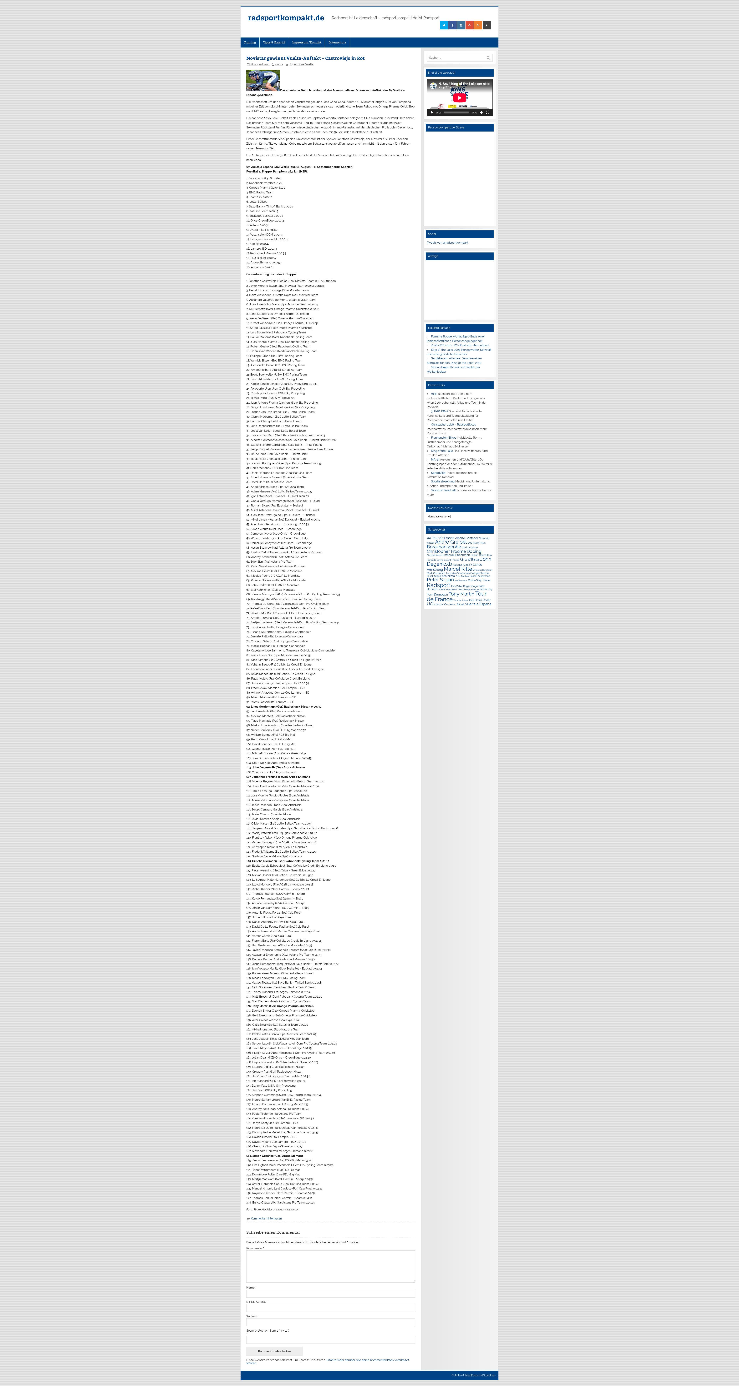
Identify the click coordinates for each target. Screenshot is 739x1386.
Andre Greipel (451, 542)
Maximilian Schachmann (458, 573)
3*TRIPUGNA (439, 411)
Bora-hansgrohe (444, 547)
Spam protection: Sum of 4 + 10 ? (267, 1330)
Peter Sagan (440, 579)
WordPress (471, 1375)
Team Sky (486, 589)
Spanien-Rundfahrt (447, 589)
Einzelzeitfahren (434, 555)
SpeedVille (438, 473)
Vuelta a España (478, 604)
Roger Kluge (470, 586)
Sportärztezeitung (443, 481)
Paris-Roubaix (462, 576)
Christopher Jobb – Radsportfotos (453, 424)
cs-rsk (279, 64)
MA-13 (435, 459)
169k (434, 394)
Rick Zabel (456, 586)
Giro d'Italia (469, 559)
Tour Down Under (480, 600)
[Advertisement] (459, 290)
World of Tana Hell (443, 490)
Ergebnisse (297, 64)
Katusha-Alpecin (462, 564)
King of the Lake (442, 451)
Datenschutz (337, 42)
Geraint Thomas (451, 560)
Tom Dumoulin (437, 594)
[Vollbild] (488, 112)
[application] (459, 97)
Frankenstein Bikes (443, 437)
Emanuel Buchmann (456, 555)
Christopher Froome (446, 551)
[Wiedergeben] (432, 112)
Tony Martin (461, 594)
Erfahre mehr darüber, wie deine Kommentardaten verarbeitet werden (327, 1361)
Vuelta (309, 64)
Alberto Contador (466, 538)
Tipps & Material (274, 42)
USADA (438, 604)
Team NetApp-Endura (468, 589)
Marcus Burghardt (483, 570)
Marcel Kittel (459, 569)
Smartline (489, 1375)
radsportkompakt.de (286, 17)
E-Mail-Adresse (257, 1301)
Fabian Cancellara (481, 555)
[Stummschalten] (481, 112)
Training (250, 42)
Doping (474, 551)
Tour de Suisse (460, 600)
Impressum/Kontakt (306, 42)
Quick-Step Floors (479, 580)
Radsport (438, 585)
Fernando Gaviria (435, 560)
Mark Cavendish (436, 573)
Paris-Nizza (447, 575)
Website (251, 1316)
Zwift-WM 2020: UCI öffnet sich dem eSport (460, 345)
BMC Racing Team (477, 543)
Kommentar (255, 1248)
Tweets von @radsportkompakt (447, 242)
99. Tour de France (440, 538)
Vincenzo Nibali (454, 604)
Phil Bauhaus (461, 580)
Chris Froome (470, 547)
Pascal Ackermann (480, 576)
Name (251, 1287)
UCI (430, 604)
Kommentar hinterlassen (266, 1218)
